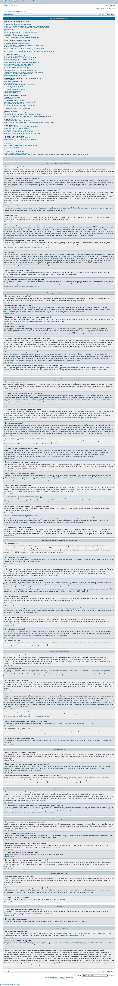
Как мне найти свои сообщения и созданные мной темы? (22, 133)
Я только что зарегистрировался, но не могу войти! (20, 31)
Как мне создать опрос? (11, 61)
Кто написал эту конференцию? (14, 151)
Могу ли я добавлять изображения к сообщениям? (20, 84)
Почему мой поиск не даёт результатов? (17, 128)
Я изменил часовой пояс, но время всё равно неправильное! (23, 45)
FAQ (106, 5)
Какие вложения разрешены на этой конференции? (21, 145)
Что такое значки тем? (11, 93)
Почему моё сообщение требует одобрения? (18, 74)
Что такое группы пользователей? (15, 100)
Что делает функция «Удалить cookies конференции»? (22, 37)
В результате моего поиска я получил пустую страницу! (22, 130)
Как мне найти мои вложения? (13, 147)
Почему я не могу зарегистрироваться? (16, 36)
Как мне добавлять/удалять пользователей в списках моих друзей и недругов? (29, 122)
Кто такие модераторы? (11, 99)
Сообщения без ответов (10, 11)
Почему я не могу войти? (12, 23)
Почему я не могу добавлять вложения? (17, 67)
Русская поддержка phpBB (59, 978)
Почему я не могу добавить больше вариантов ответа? (22, 62)
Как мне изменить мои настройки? (15, 42)
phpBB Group (67, 933)
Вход (6, 5)
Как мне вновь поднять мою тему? (15, 75)
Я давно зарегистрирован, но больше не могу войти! (21, 32)
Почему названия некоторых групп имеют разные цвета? (22, 105)
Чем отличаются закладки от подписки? (17, 138)
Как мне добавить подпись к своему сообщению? (20, 59)
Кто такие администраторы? (13, 97)
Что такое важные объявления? (14, 86)
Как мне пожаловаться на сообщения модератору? (20, 70)
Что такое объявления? (11, 88)
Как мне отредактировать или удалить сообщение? (20, 57)
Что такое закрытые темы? (12, 91)
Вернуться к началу (9, 175)
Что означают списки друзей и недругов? (17, 121)
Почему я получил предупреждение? (16, 69)
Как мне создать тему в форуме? (14, 56)
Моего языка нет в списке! (12, 47)
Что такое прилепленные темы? (14, 89)
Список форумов (8, 14)
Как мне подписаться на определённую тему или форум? (22, 139)
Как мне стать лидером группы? (14, 103)
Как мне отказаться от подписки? (14, 141)
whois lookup (30, 954)
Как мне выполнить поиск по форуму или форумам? (21, 127)
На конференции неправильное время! (16, 43)
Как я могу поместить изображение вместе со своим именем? (24, 48)
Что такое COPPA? (10, 34)
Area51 (36, 945)
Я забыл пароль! (9, 29)
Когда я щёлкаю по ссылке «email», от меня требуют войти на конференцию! (29, 51)
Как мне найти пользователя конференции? (18, 131)
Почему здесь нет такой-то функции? (16, 153)
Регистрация (14, 5)
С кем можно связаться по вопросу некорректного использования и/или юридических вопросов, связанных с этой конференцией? (46, 155)
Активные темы (22, 11)
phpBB (53, 977)
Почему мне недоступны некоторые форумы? (19, 66)
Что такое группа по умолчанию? (14, 107)
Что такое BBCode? (10, 80)
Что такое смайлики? (10, 83)
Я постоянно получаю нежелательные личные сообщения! (23, 114)
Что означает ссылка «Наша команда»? (17, 108)
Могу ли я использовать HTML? (14, 81)
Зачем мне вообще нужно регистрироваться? (18, 24)
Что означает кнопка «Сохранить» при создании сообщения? (24, 72)
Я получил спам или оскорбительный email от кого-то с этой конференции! (28, 116)
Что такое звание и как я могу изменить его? (18, 50)
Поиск (113, 5)
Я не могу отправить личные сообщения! (17, 113)
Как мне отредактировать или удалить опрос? (19, 64)
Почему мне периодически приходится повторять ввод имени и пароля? (27, 26)
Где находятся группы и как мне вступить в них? (19, 102)
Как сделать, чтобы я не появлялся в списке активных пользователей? (27, 28)
